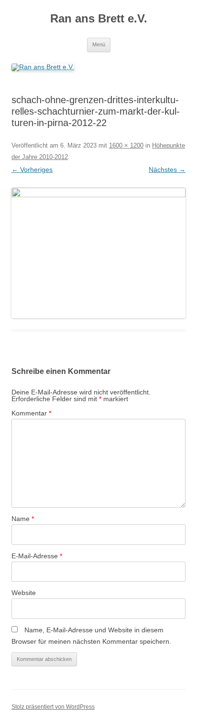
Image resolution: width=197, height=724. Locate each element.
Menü (98, 44)
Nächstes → (167, 169)
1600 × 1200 (126, 145)
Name (22, 518)
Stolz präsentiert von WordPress (53, 706)
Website (23, 592)
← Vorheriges (32, 169)
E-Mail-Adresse (36, 556)
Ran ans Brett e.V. (98, 18)
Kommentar (31, 413)
